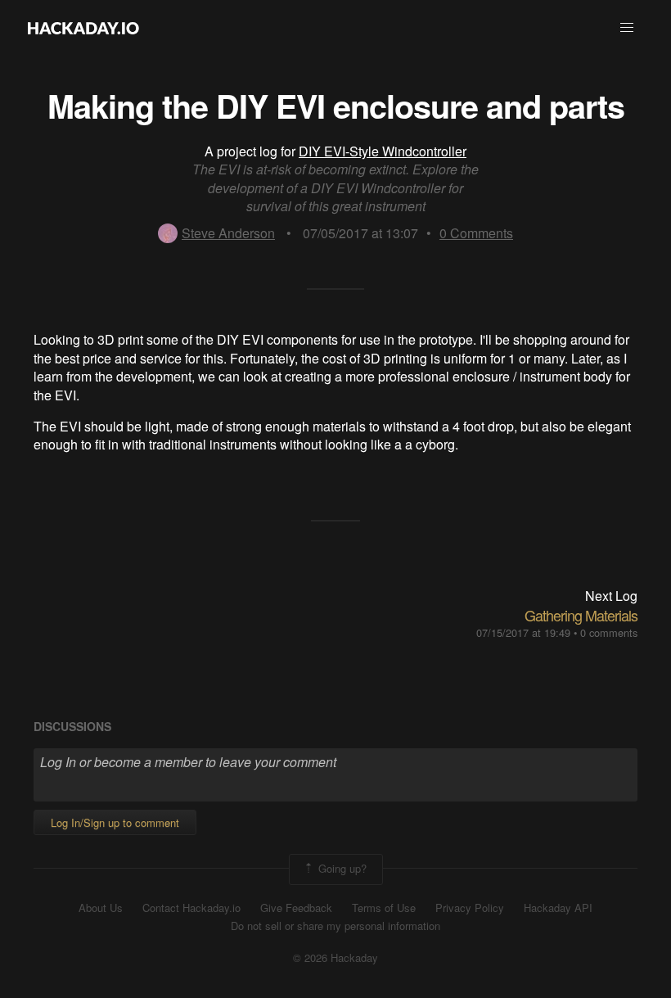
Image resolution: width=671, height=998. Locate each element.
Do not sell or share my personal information (335, 926)
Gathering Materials (581, 614)
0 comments (608, 632)
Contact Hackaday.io (191, 908)
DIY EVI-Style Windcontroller (382, 151)
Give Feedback (296, 908)
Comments (476, 233)
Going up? (341, 867)
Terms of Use (384, 908)
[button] (627, 28)
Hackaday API (558, 908)
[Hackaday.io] (83, 28)
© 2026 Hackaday (335, 958)
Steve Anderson (228, 233)
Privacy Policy (469, 908)
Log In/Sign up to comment (115, 822)
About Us (101, 908)
